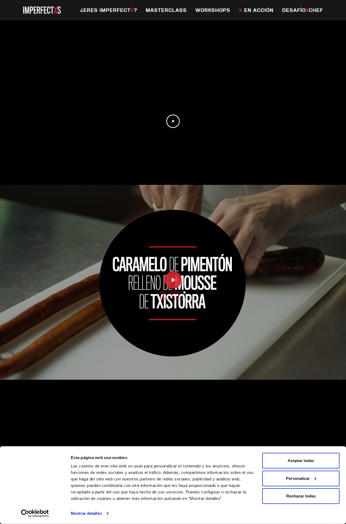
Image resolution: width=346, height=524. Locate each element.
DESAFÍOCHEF (302, 10)
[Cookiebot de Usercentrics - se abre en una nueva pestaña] (35, 513)
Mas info (171, 298)
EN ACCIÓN (256, 10)
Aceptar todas (301, 460)
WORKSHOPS (212, 10)
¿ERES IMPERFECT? (108, 10)
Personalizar (298, 478)
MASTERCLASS (166, 10)
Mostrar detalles (86, 513)
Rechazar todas (301, 496)
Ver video (172, 292)
